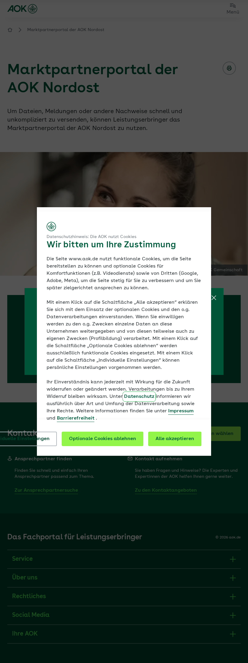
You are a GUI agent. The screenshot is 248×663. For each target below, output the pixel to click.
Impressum (181, 411)
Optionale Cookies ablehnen (102, 438)
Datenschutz (139, 396)
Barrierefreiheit (75, 418)
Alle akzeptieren (174, 438)
